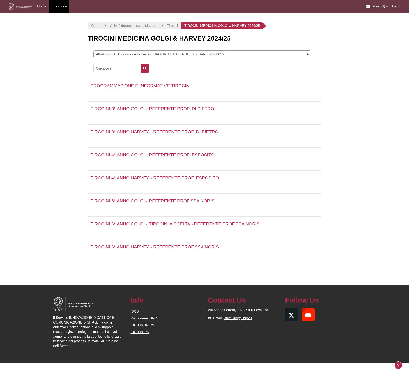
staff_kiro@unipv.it (238, 318)
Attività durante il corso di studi (133, 26)
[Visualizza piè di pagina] (398, 365)
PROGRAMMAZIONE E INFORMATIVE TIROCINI (141, 85)
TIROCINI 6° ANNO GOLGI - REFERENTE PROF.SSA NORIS (153, 200)
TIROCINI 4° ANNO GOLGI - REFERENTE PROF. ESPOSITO (153, 154)
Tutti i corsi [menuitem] (59, 6)
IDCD (135, 311)
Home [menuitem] (41, 6)
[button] (376, 6)
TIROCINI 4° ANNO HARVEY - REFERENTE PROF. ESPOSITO (155, 177)
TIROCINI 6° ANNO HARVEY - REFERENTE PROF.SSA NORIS (155, 246)
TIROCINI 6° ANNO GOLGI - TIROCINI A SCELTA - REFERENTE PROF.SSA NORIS (175, 223)
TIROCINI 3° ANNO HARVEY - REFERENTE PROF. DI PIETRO (154, 131)
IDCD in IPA (140, 332)
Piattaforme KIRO (144, 318)
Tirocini (172, 26)
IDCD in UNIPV (142, 325)
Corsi (95, 26)
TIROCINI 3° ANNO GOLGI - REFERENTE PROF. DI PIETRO (152, 108)
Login (396, 6)
